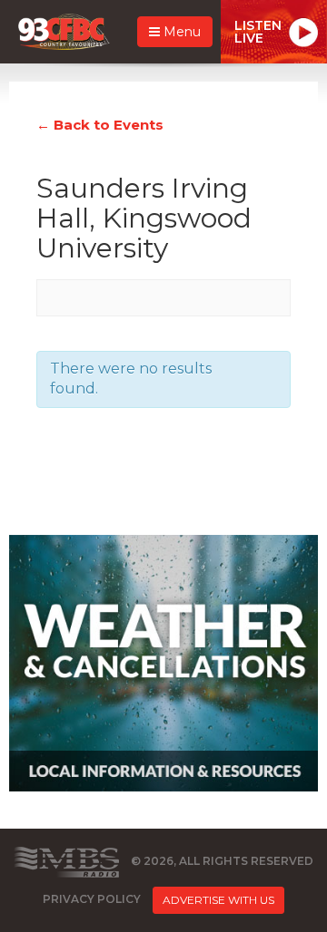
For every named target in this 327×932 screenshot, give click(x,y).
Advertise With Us (218, 900)
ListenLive (258, 31)
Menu (180, 32)
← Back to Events (100, 124)
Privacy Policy (92, 900)
